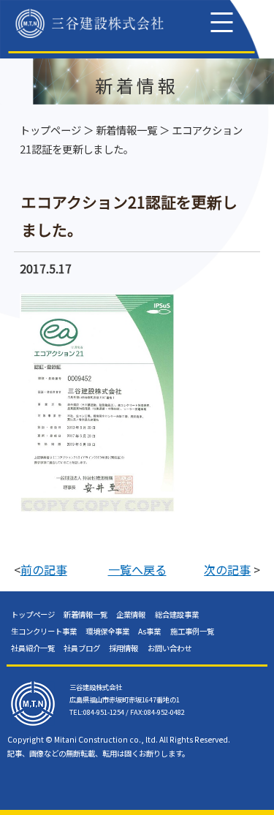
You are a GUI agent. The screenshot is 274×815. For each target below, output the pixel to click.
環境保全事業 (107, 631)
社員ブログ (82, 647)
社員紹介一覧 (33, 647)
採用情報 (123, 647)
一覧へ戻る (137, 569)
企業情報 (130, 614)
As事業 (149, 631)
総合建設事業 (177, 614)
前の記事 (43, 569)
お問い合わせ (169, 647)
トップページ (50, 129)
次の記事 (227, 569)
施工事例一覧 (192, 631)
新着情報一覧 (126, 129)
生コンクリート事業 (44, 631)
